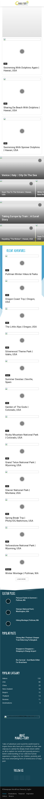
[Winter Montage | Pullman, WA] (22, 562)
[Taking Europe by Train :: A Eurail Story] (22, 214)
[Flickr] (22, 778)
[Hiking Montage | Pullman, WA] (8, 624)
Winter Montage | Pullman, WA (21, 573)
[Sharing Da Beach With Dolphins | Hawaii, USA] (22, 91)
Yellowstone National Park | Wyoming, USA (20, 547)
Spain (7, 375)
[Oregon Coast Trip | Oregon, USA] (22, 288)
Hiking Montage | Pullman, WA (27, 620)
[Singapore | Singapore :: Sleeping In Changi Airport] (8, 652)
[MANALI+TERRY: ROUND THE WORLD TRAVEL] (22, 3)
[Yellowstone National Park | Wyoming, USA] (22, 534)
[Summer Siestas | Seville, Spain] (22, 368)
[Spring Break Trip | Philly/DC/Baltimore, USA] (22, 507)
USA (5, 63)
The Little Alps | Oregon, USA (21, 326)
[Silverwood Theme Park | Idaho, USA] (22, 340)
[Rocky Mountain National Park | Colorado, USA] (22, 423)
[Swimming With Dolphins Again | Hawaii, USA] (22, 51)
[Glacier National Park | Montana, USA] (22, 479)
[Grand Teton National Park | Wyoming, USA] (22, 451)
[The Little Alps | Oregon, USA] (22, 315)
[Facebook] (16, 778)
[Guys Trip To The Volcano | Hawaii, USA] (17, 190)
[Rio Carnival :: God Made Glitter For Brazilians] (8, 663)
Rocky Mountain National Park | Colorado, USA (21, 436)
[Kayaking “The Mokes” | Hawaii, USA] (17, 235)
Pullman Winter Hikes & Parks (21, 274)
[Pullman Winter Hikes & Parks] (22, 263)
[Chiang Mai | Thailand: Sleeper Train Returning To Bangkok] (8, 641)
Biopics (8, 569)
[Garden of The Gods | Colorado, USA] (22, 396)
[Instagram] (27, 778)
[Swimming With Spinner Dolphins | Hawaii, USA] (22, 131)
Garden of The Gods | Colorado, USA (16, 408)
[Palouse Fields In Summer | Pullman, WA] (8, 601)
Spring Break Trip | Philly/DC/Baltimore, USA (19, 519)
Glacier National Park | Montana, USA (17, 491)
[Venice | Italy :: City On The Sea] (22, 169)
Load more (21, 579)
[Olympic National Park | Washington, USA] (8, 612)
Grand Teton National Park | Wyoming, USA (20, 464)
